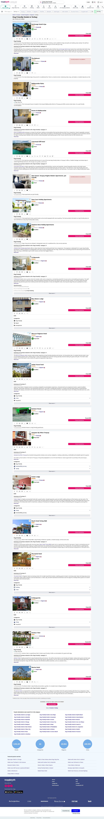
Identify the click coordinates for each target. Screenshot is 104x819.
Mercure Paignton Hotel (39, 333)
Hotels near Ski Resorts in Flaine (75, 762)
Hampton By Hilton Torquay (40, 432)
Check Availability (79, 35)
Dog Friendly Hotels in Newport (22, 724)
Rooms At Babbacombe (39, 110)
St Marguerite (36, 598)
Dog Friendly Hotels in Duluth (72, 729)
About (53, 779)
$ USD (88, 2)
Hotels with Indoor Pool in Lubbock (76, 759)
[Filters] (2, 11)
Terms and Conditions (46, 817)
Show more (51, 293)
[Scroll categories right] (102, 6)
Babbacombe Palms (38, 83)
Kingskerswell (84, 11)
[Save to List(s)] (30, 24)
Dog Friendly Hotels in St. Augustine (74, 726)
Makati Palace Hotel (42, 770)
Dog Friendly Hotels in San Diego (48, 714)
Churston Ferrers (75, 11)
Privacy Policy (39, 817)
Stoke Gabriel (65, 11)
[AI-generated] (20, 77)
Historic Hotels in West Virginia (45, 765)
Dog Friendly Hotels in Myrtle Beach (74, 714)
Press (53, 781)
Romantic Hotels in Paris (13, 765)
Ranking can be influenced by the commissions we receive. (25, 21)
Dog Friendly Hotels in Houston (73, 731)
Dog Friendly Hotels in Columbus (22, 734)
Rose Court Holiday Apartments (42, 199)
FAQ (77, 781)
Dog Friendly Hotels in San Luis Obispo (74, 722)
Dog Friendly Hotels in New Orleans (23, 726)
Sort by (15, 11)
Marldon (42, 11)
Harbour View (36, 633)
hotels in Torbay (54, 708)
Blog (77, 779)
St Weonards (36, 257)
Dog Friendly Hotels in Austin (47, 719)
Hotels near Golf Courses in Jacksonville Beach (18, 768)
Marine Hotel (36, 667)
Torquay (23, 11)
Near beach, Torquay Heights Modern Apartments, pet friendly (49, 176)
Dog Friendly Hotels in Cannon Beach (49, 731)
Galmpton (49, 11)
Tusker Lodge (36, 477)
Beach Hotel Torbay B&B (39, 521)
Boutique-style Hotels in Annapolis (76, 768)
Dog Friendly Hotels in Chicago (21, 722)
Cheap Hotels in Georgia (13, 773)
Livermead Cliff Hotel (38, 141)
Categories (54, 783)
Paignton (35, 11)
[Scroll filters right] (92, 11)
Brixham (29, 11)
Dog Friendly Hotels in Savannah (48, 717)
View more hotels (52, 704)
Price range (7, 11)
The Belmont (36, 58)
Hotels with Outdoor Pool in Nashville (46, 762)
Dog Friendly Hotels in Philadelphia (48, 726)
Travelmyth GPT (79, 785)
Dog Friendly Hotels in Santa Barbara (74, 717)
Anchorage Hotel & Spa (39, 24)
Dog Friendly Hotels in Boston (72, 719)
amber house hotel (38, 364)
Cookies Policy (32, 817)
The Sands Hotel (37, 554)
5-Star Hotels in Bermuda (74, 765)
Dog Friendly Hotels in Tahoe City (22, 729)
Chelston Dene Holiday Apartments (43, 225)
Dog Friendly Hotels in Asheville (22, 717)
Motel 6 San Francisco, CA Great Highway (77, 770)
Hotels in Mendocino (12, 770)
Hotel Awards (55, 785)
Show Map (99, 11)
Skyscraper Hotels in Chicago (14, 759)
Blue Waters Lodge (37, 299)
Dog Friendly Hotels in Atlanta (47, 729)
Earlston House (36, 409)
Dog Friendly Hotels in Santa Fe (73, 724)
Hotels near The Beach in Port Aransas (17, 762)
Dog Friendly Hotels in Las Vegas (22, 714)
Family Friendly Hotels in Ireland (45, 768)
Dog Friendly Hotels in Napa (46, 724)
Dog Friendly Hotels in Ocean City (48, 722)
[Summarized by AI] (21, 47)
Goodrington (57, 11)
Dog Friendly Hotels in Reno (21, 731)
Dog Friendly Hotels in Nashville (22, 719)
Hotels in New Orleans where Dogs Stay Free (48, 759)
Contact (78, 783)
